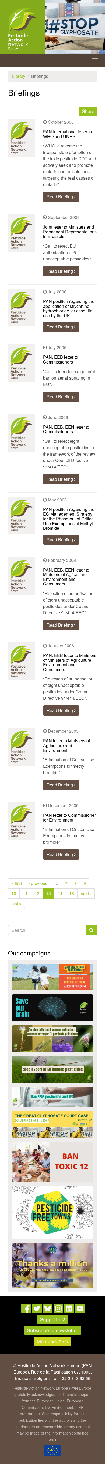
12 (36, 893)
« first (17, 883)
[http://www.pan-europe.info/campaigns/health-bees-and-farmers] (52, 977)
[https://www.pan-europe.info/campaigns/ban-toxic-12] (52, 1162)
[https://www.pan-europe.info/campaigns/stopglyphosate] (52, 1124)
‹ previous (38, 883)
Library (18, 76)
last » (16, 904)
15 (71, 893)
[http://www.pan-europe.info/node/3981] (52, 1038)
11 (25, 893)
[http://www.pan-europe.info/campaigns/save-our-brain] (52, 1007)
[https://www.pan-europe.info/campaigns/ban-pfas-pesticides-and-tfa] (52, 1097)
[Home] (22, 29)
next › (86, 893)
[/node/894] (52, 1265)
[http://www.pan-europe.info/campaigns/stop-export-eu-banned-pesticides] (52, 1069)
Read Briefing (60, 197)
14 (60, 893)
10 (13, 893)
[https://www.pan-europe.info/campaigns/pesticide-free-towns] (52, 1212)
